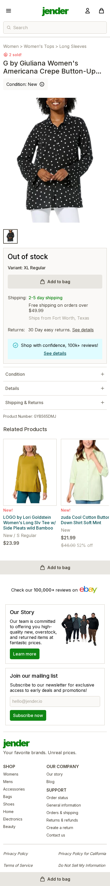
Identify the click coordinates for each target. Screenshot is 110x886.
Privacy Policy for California (82, 853)
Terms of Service (18, 865)
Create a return (59, 827)
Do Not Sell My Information (81, 865)
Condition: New (21, 84)
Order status (57, 797)
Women (11, 46)
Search (20, 27)
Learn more (24, 654)
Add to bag (58, 281)
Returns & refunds (62, 820)
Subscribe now (28, 715)
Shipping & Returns (24, 402)
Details (12, 388)
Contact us (55, 835)
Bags (7, 796)
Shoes (8, 804)
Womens (10, 774)
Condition (15, 374)
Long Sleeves (73, 46)
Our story (54, 774)
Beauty (9, 826)
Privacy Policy (15, 853)
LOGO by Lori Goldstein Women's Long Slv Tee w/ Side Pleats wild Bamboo (29, 523)
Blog (50, 781)
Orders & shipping (62, 812)
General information (63, 805)
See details (83, 329)
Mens (8, 781)
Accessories (14, 789)
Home (8, 811)
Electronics (12, 819)
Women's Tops (39, 46)
